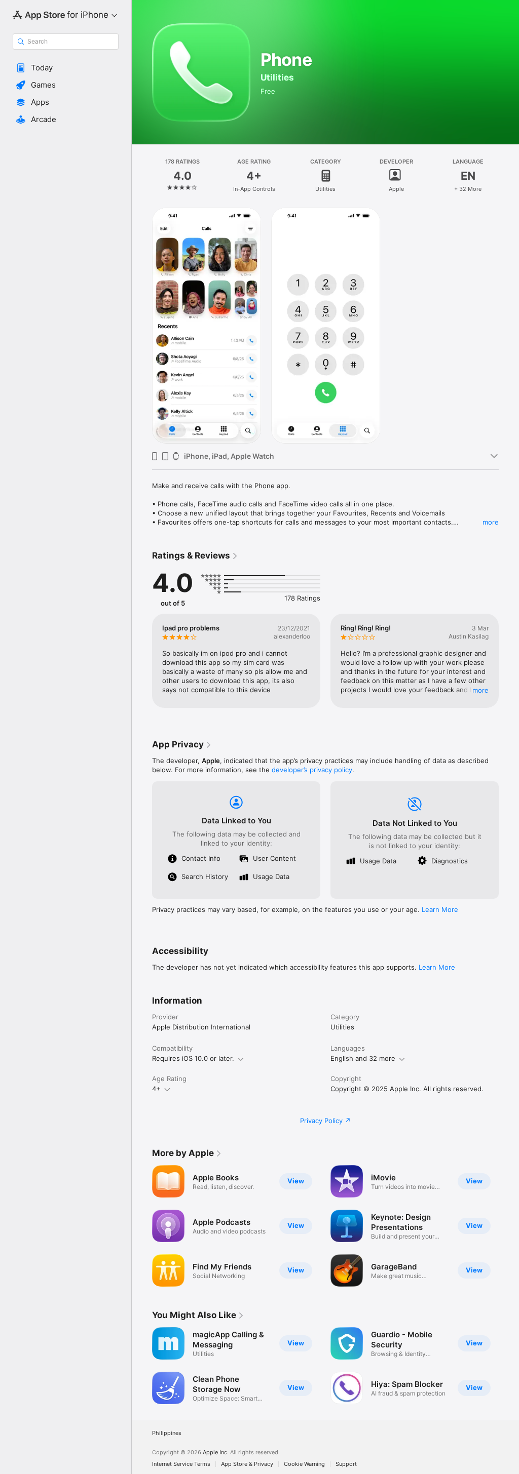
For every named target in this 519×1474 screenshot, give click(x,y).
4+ (156, 1089)
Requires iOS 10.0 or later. (193, 1058)
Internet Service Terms (181, 1464)
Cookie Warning (304, 1464)
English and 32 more (362, 1058)
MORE (480, 690)
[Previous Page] (142, 661)
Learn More (440, 909)
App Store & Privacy (247, 1464)
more (491, 522)
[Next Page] (509, 661)
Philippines (166, 1433)
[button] (65, 67)
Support (346, 1464)
